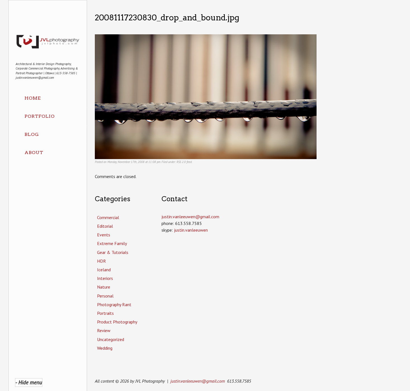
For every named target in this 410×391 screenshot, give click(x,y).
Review (103, 330)
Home (33, 98)
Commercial (108, 217)
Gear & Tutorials (112, 252)
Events (103, 235)
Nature (103, 287)
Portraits (105, 313)
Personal (105, 296)
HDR (101, 261)
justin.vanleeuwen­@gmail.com (190, 216)
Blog (32, 134)
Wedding (104, 348)
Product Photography (117, 322)
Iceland (104, 269)
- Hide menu (28, 382)
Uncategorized (110, 339)
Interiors (105, 278)
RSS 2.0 (181, 162)
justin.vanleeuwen (191, 230)
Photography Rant (114, 304)
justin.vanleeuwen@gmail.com (197, 381)
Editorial (105, 226)
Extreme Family (112, 243)
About (34, 152)
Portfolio (40, 116)
